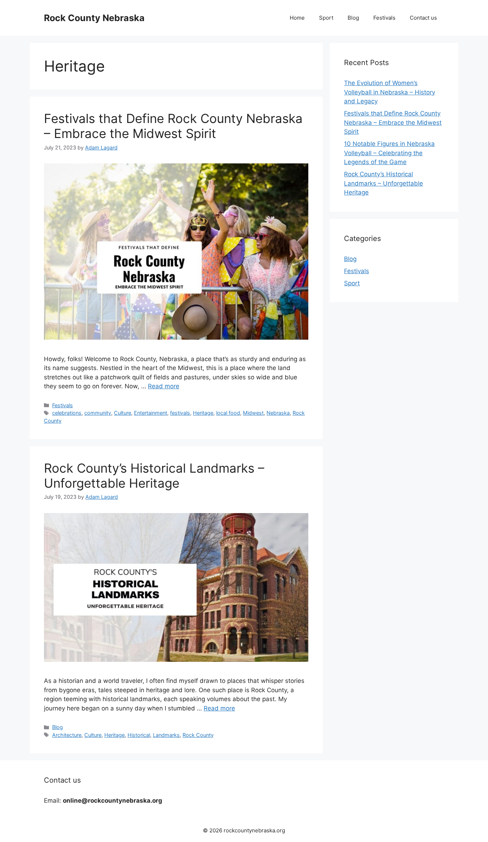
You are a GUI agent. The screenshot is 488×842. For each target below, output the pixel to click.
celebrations (66, 413)
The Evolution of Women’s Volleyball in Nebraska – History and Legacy (389, 92)
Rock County (198, 735)
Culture (122, 413)
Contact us (423, 17)
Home (297, 17)
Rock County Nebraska (94, 18)
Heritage (203, 413)
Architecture (66, 735)
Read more (163, 386)
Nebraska (278, 413)
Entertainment (150, 413)
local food (228, 413)
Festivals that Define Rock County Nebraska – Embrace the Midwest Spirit (173, 126)
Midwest (253, 413)
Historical (139, 735)
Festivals (384, 17)
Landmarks (166, 735)
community (97, 413)
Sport (326, 17)
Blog (353, 17)
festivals (180, 413)
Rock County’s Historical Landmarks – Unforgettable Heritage (154, 476)
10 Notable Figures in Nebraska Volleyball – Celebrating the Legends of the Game (389, 153)
